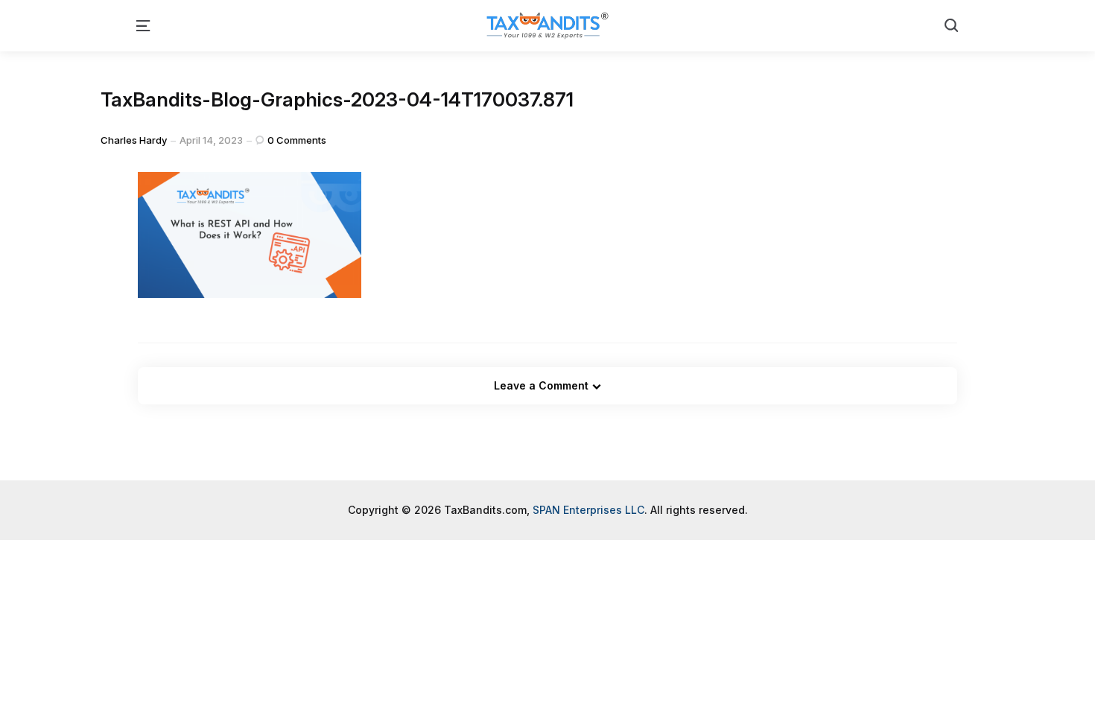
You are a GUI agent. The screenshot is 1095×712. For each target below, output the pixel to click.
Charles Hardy (134, 140)
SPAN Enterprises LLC (588, 509)
